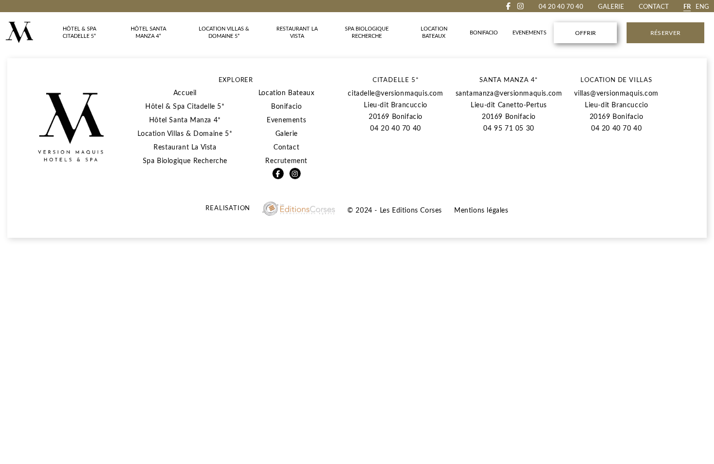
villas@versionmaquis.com (616, 93)
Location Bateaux (286, 92)
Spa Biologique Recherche (185, 160)
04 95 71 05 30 (508, 128)
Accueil (185, 92)
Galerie (611, 6)
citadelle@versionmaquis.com (395, 93)
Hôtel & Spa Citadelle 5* (184, 106)
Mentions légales (481, 210)
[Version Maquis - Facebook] (508, 6)
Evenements (286, 119)
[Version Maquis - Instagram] (520, 6)
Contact (654, 6)
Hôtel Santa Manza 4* (185, 119)
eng (702, 6)
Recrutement (286, 160)
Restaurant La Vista (184, 146)
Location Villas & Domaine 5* (184, 133)
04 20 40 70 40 (395, 128)
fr (687, 6)
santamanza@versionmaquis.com (509, 93)
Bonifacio (286, 106)
